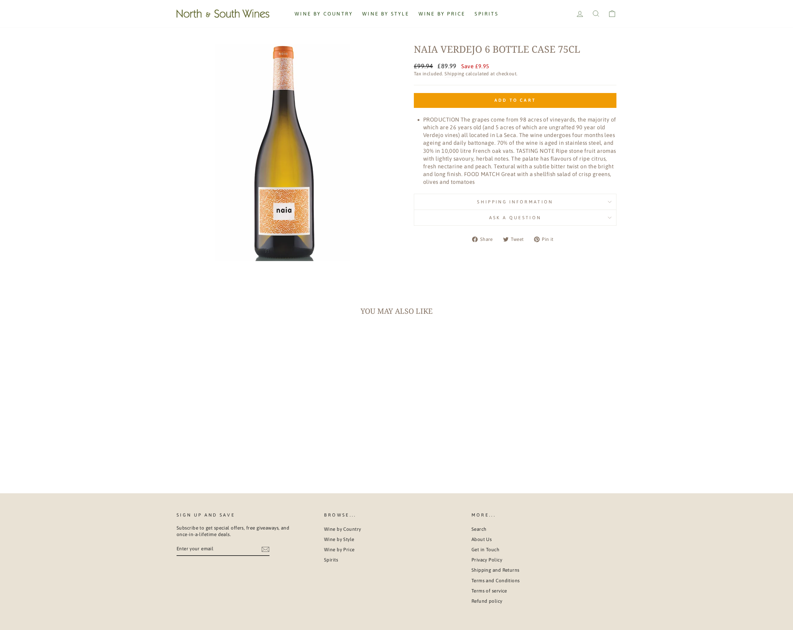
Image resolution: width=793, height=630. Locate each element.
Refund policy (486, 601)
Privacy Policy (486, 559)
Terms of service (489, 590)
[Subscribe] (265, 549)
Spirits (486, 13)
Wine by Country (324, 13)
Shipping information (515, 201)
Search (479, 529)
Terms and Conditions (495, 580)
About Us (481, 539)
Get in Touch (485, 549)
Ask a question (515, 217)
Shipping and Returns (495, 570)
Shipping (454, 73)
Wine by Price (442, 13)
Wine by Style (385, 13)
